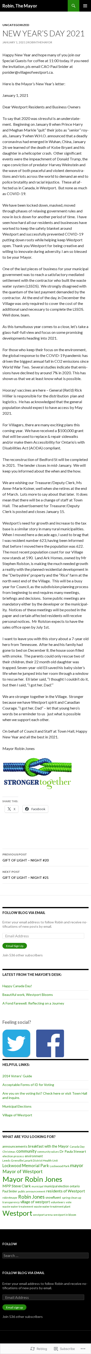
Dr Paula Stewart (73, 1151)
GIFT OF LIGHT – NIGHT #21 (25, 875)
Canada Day (77, 1146)
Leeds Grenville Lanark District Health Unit (30, 1160)
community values (48, 1151)
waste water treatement (17, 1206)
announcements (14, 1146)
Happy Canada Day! (17, 986)
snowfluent (53, 1197)
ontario (75, 1186)
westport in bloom (64, 1214)
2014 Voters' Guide (17, 1076)
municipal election (56, 1186)
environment (34, 1156)
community (26, 1151)
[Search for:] (45, 1256)
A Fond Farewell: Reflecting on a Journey (33, 1003)
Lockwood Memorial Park (25, 1165)
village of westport (35, 1202)
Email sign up (14, 1307)
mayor (76, 1165)
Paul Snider (9, 1191)
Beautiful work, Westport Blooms (27, 994)
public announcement (31, 1191)
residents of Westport (65, 1191)
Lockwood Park (59, 1166)
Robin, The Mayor (19, 5)
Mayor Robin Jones (32, 1179)
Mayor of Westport (22, 1171)
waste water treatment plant (52, 1206)
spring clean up (71, 1197)
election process (13, 1156)
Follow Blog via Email (23, 913)
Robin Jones (31, 1197)
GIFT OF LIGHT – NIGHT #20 (25, 857)
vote (69, 1202)
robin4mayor (9, 1197)
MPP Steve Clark (16, 1185)
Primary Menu (85, 6)
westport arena (43, 1214)
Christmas (9, 1151)
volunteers (58, 1202)
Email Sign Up (14, 946)
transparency (11, 1202)
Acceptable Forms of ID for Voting (28, 1085)
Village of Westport (17, 1115)
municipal (37, 1186)
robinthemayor (39, 42)
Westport (17, 1213)
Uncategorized (15, 25)
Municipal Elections (17, 1106)
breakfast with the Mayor (48, 1146)
